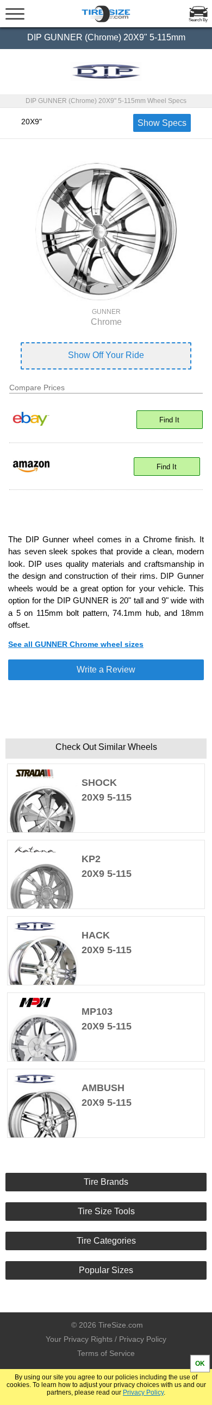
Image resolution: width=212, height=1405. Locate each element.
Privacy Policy (143, 1392)
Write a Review (106, 669)
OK (200, 1363)
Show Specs (162, 123)
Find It (169, 420)
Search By (198, 19)
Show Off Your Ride (106, 355)
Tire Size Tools (106, 1211)
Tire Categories (106, 1240)
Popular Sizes (106, 1270)
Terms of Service (106, 1353)
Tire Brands (106, 1181)
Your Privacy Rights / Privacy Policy (106, 1339)
